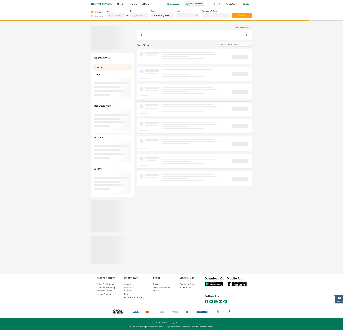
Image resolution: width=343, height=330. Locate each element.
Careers (127, 290)
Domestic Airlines (104, 290)
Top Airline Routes (188, 284)
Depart (153, 11)
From (108, 11)
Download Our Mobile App (224, 278)
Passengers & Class (209, 11)
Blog (126, 294)
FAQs (155, 284)
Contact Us (129, 287)
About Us (128, 284)
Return (178, 11)
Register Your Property (134, 297)
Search (242, 15)
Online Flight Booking (106, 284)
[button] (141, 35)
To (131, 11)
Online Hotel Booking (105, 287)
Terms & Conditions (162, 287)
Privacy (156, 290)
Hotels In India (186, 287)
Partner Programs (104, 294)
